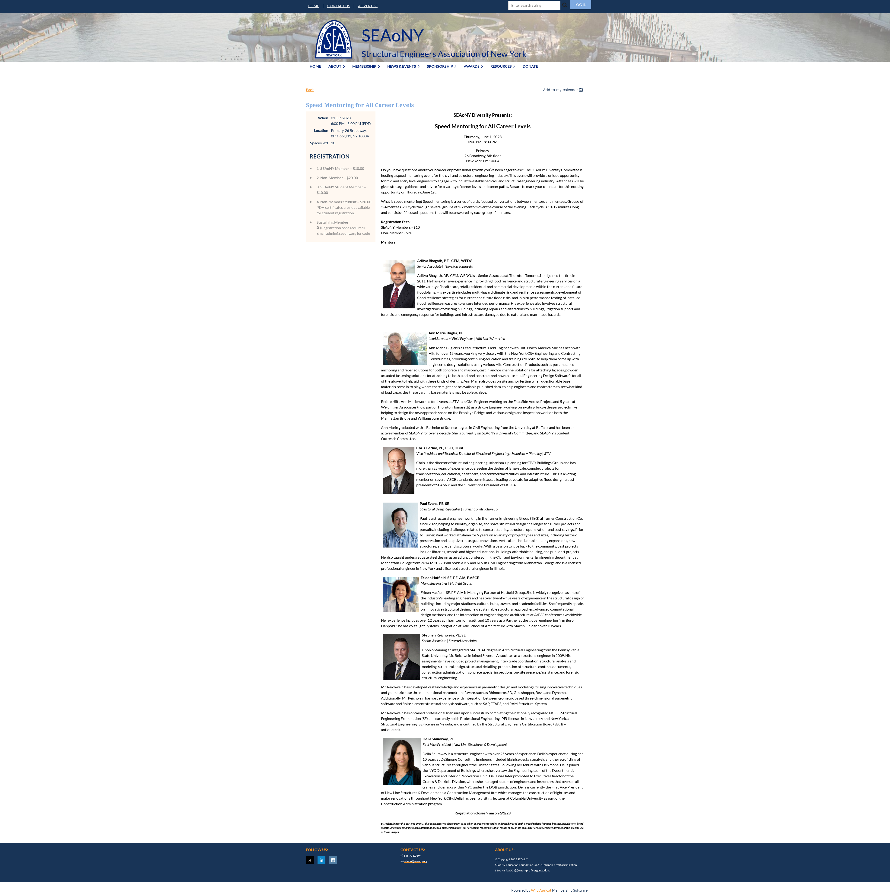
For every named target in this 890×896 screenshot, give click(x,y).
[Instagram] (333, 860)
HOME (313, 5)
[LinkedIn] (321, 860)
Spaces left (319, 143)
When (323, 118)
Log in (581, 4)
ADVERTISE (368, 5)
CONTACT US (338, 5)
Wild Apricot (541, 890)
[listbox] (563, 89)
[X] (310, 860)
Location (321, 130)
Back (310, 89)
